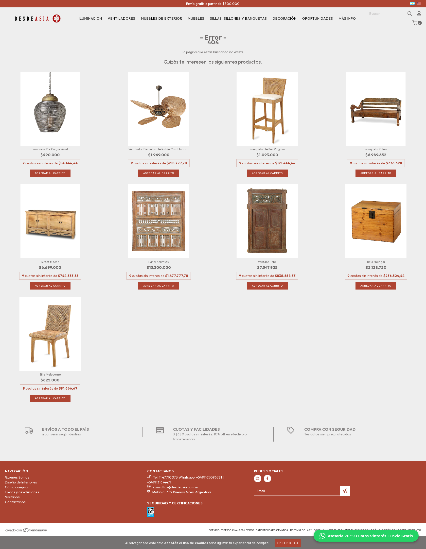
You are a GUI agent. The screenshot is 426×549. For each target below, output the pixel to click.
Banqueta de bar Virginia (267, 149)
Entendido (288, 543)
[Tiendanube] (26, 531)
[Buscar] (410, 13)
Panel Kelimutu (158, 262)
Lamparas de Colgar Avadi (50, 149)
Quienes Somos (17, 477)
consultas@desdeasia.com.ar (175, 487)
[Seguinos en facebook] (267, 478)
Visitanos (12, 497)
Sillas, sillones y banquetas (238, 18)
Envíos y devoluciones (22, 492)
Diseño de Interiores (21, 482)
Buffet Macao (50, 262)
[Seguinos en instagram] (257, 478)
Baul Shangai (376, 262)
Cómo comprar (17, 487)
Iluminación (90, 18)
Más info (347, 18)
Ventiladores (121, 18)
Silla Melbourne (50, 374)
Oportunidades (317, 18)
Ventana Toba (267, 262)
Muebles (196, 18)
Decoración (285, 18)
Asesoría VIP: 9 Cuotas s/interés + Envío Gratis (370, 535)
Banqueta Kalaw (376, 149)
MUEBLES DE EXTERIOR (161, 18)
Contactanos (15, 502)
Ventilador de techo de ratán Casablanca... (158, 149)
